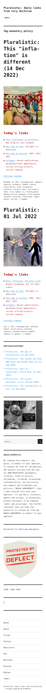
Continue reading (12, 176)
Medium (7, 672)
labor (6, 192)
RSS (5, 654)
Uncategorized (27, 182)
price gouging (33, 194)
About (6, 629)
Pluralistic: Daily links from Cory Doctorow (23, 686)
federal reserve (29, 184)
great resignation (24, 187)
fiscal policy (9, 187)
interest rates (19, 189)
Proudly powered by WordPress (18, 689)
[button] (23, 415)
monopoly (22, 194)
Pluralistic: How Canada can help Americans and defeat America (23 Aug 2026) (24, 362)
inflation (8, 189)
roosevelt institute (12, 197)
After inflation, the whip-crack (23, 281)
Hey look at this (15, 147)
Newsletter (9, 648)
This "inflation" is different (22, 140)
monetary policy (10, 194)
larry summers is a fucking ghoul (24, 192)
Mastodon (8, 660)
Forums (7, 635)
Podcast (7, 641)
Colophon (10, 161)
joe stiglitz (33, 189)
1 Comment (23, 199)
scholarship (27, 197)
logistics (8, 331)
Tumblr (7, 679)
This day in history (16, 154)
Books (6, 623)
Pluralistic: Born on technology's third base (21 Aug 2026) (23, 372)
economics (17, 184)
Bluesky (7, 666)
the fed (14, 199)
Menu (7, 18)
